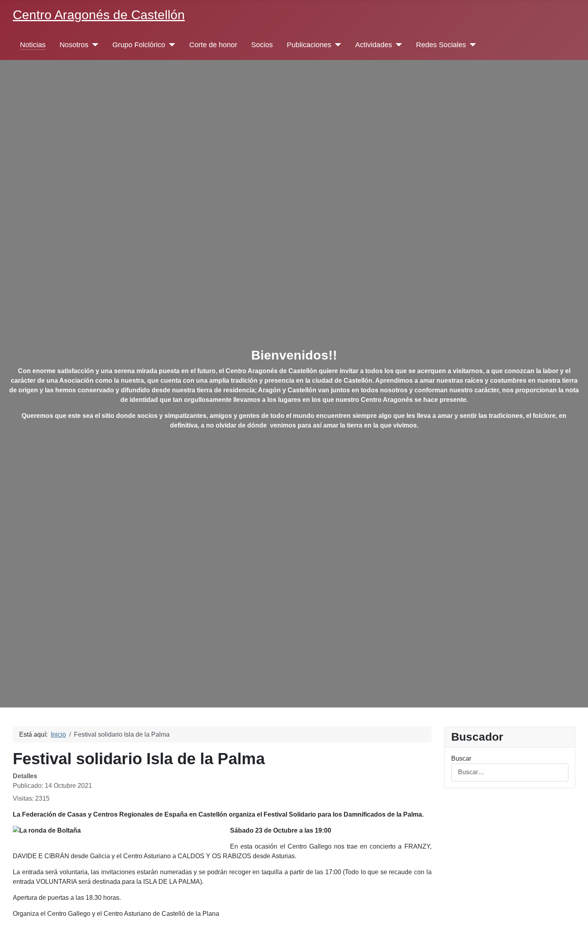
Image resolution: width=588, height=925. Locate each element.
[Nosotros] (93, 45)
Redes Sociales (441, 45)
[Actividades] (397, 45)
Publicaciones (309, 45)
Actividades (373, 45)
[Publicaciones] (336, 45)
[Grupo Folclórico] (170, 45)
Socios (262, 45)
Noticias (33, 45)
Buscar (461, 758)
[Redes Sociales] (471, 45)
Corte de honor (213, 45)
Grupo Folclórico (138, 45)
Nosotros (74, 45)
